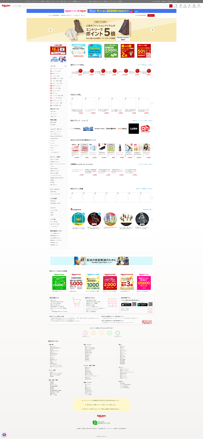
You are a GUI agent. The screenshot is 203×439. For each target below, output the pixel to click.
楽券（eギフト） (54, 184)
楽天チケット (88, 388)
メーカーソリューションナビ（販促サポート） (96, 308)
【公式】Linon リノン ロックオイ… (147, 154)
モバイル (28, 1)
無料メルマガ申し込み (55, 305)
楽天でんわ (87, 370)
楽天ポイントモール (124, 370)
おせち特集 (52, 124)
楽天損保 (52, 387)
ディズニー (52, 140)
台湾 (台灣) (122, 383)
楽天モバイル (88, 367)
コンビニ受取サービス (55, 233)
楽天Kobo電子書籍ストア (55, 348)
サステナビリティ (125, 310)
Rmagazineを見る (147, 209)
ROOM (120, 1)
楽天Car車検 (122, 359)
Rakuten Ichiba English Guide (57, 301)
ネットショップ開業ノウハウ (92, 306)
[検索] (170, 6)
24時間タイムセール (54, 161)
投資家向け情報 (85, 428)
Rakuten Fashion (54, 138)
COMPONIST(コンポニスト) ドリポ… (84, 154)
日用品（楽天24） (54, 168)
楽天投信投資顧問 (54, 386)
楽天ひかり (87, 368)
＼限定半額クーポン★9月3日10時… (128, 154)
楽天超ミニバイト (124, 377)
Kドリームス (87, 360)
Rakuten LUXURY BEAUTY (56, 136)
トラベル (53, 1)
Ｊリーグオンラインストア (55, 365)
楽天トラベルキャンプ (90, 349)
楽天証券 (52, 383)
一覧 (65, 66)
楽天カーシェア (88, 353)
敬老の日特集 (53, 122)
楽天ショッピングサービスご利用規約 (59, 308)
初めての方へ (53, 300)
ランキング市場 (53, 210)
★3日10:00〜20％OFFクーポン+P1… (75, 154)
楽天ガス (122, 348)
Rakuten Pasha (123, 373)
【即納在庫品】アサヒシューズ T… (101, 154)
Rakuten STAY (88, 350)
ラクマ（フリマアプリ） (55, 194)
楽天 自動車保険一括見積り (56, 390)
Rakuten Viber (88, 378)
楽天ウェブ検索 (88, 373)
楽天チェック (123, 375)
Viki (86, 385)
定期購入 (52, 180)
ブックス (69, 1)
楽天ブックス (53, 346)
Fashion (48, 1)
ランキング (34, 1)
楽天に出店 (170, 1)
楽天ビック (106, 1)
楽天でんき (122, 346)
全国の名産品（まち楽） (55, 203)
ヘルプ (175, 1)
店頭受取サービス (54, 242)
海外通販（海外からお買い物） (57, 177)
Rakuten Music (88, 390)
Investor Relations (93, 428)
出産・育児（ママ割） (55, 224)
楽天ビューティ (123, 353)
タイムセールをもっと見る (145, 164)
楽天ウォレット (53, 384)
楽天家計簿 (122, 363)
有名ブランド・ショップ (55, 131)
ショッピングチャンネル (55, 175)
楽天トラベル (88, 346)
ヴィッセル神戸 (88, 394)
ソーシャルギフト (54, 226)
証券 (62, 1)
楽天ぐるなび (123, 356)
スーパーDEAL (41, 1)
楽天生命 (52, 389)
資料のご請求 (97, 301)
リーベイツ (85, 1)
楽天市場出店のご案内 (91, 300)
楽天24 (90, 1)
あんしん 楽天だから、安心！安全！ (147, 322)
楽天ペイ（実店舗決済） (91, 311)
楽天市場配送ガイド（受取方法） (58, 306)
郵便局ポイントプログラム (56, 240)
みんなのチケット (89, 391)
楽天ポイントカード (124, 369)
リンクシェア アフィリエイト (91, 376)
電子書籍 (75, 1)
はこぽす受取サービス (55, 238)
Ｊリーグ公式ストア (54, 152)
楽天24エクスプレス (98, 1)
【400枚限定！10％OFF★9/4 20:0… (138, 154)
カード (57, 1)
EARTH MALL (53, 191)
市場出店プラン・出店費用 (92, 303)
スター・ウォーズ (54, 145)
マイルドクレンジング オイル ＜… (93, 154)
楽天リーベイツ (53, 360)
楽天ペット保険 (53, 394)
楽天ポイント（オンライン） (92, 309)
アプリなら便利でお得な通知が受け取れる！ (130, 300)
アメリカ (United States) (125, 384)
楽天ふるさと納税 (54, 173)
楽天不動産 (122, 362)
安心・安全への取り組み (56, 303)
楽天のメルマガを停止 (62, 311)
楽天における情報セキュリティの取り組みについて (113, 316)
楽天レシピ (122, 355)
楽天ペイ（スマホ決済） (55, 375)
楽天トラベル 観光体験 (90, 348)
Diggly (51, 214)
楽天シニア (122, 352)
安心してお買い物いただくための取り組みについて (113, 320)
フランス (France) (124, 386)
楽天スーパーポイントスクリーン (127, 372)
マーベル (52, 143)
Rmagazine (52, 201)
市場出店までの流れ (90, 305)
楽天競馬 (87, 359)
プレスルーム (109, 428)
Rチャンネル (87, 384)
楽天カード (52, 372)
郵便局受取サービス (54, 235)
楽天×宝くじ (87, 358)
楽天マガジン (88, 387)
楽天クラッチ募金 (125, 309)
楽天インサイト (123, 376)
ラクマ (79, 1)
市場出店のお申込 (90, 301)
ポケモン (52, 147)
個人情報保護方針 (122, 428)
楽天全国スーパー (54, 359)
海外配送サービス (54, 244)
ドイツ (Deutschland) (124, 387)
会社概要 (79, 428)
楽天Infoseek (88, 371)
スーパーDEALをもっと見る (145, 64)
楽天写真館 (122, 360)
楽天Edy (52, 376)
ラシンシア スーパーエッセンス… (119, 154)
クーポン (52, 166)
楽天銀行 (52, 381)
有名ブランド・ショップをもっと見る (142, 120)
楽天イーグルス (88, 392)
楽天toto (86, 356)
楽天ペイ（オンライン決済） (56, 373)
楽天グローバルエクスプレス (56, 366)
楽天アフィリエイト (89, 374)
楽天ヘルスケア (123, 350)
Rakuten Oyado (88, 352)
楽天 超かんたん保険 (54, 391)
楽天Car (121, 358)
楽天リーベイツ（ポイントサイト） (58, 163)
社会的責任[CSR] (101, 428)
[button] (181, 6)
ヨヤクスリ (122, 349)
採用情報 (115, 428)
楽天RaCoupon (53, 363)
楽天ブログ (87, 377)
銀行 (65, 1)
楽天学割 (52, 182)
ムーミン (52, 150)
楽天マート (52, 358)
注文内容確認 (54, 311)
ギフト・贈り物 (53, 221)
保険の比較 (52, 393)
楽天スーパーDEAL (54, 159)
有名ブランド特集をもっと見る (144, 188)
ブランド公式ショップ (55, 133)
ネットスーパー (114, 1)
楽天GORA (87, 355)
